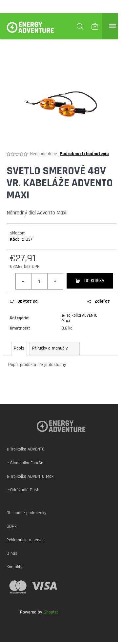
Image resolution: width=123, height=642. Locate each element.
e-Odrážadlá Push (23, 490)
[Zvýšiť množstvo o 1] (55, 281)
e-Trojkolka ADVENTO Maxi (30, 476)
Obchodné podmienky (26, 513)
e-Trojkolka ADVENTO (26, 449)
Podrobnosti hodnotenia (84, 154)
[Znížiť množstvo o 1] (23, 281)
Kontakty (14, 567)
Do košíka (94, 281)
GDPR (12, 526)
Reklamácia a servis (25, 540)
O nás (12, 553)
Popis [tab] (19, 348)
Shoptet (51, 612)
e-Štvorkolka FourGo (25, 463)
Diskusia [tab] (55, 348)
